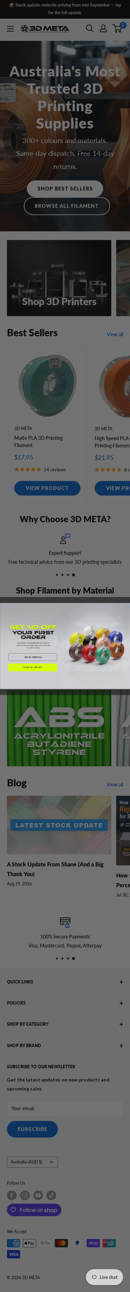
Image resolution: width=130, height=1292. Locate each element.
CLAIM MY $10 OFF (32, 667)
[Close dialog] (126, 606)
